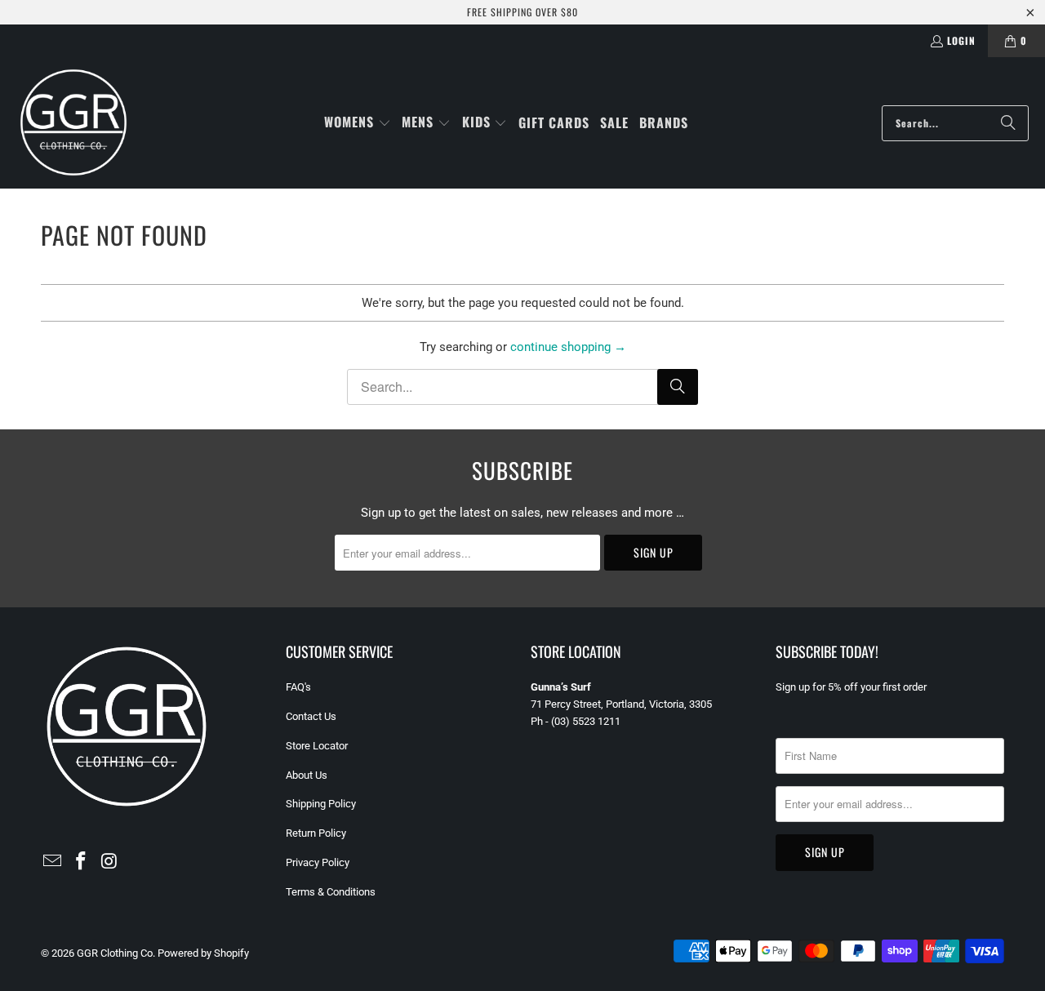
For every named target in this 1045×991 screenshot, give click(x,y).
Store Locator (317, 746)
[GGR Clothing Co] (73, 122)
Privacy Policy (317, 862)
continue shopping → (568, 347)
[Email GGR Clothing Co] (53, 862)
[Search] (1008, 123)
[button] (357, 123)
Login (961, 40)
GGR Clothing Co (115, 953)
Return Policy (316, 833)
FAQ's (298, 687)
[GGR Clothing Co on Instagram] (109, 862)
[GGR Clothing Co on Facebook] (81, 862)
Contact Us (311, 716)
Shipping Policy (321, 804)
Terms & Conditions (331, 892)
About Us (306, 775)
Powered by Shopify (203, 953)
